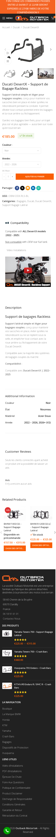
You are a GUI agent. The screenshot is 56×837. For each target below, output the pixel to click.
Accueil (6, 27)
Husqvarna (8, 753)
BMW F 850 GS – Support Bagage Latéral (13, 527)
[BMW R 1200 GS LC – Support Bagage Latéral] (41, 513)
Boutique (7, 708)
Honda (6, 719)
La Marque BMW (11, 714)
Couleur (6, 144)
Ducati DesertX (31, 27)
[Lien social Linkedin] (33, 188)
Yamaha (6, 730)
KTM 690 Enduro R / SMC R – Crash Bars (32, 686)
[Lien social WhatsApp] (38, 188)
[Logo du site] (32, 17)
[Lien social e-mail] (28, 188)
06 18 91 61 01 (11, 613)
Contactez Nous (11, 618)
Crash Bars (8, 736)
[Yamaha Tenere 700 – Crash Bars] (7, 656)
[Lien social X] (22, 188)
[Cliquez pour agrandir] (7, 61)
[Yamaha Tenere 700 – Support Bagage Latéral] (7, 637)
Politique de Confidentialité (16, 787)
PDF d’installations (12, 771)
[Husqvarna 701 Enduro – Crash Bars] (7, 672)
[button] (5, 49)
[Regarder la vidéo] (7, 53)
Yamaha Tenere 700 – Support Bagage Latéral (33, 633)
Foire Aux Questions (13, 782)
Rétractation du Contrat (14, 815)
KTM (4, 725)
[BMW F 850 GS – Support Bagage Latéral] (15, 513)
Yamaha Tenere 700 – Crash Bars (30, 651)
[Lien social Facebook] (17, 188)
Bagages (21, 201)
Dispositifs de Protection (15, 747)
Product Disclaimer (12, 793)
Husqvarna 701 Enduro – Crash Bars (32, 667)
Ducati (16, 27)
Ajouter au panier (34, 176)
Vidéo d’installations (12, 765)
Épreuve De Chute (12, 776)
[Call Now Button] (7, 830)
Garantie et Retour (12, 810)
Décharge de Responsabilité (17, 799)
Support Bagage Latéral (14, 205)
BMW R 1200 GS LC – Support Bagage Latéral (40, 527)
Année (6, 158)
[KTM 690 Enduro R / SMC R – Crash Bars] (7, 690)
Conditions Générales (13, 804)
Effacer (7, 171)
